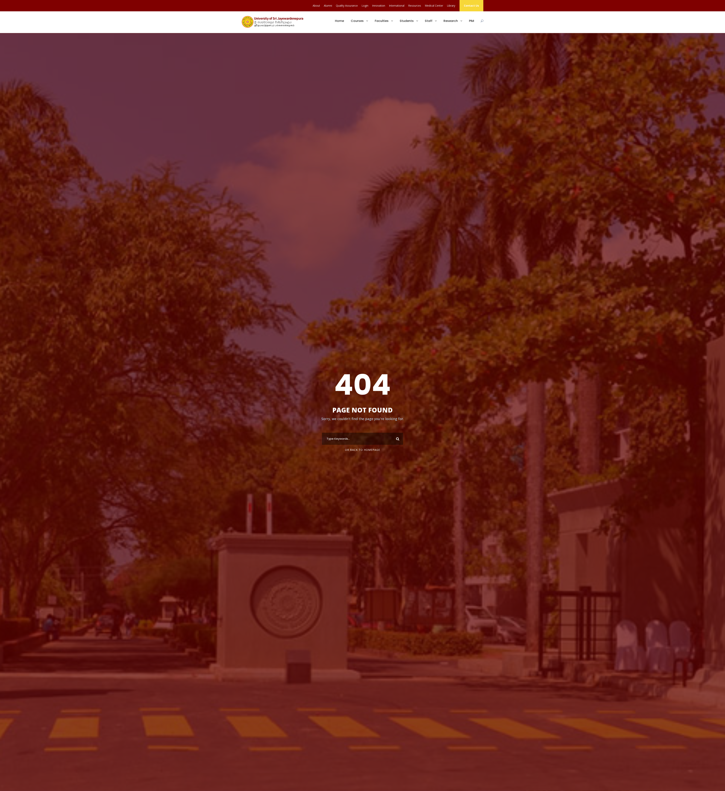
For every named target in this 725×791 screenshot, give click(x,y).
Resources (414, 5)
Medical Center (434, 5)
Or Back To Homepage (362, 450)
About (316, 5)
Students (407, 21)
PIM (471, 21)
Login (365, 5)
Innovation (378, 5)
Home (339, 21)
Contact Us (471, 5)
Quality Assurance (347, 5)
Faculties (382, 21)
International (396, 5)
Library (451, 5)
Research (450, 21)
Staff (428, 21)
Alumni (328, 5)
